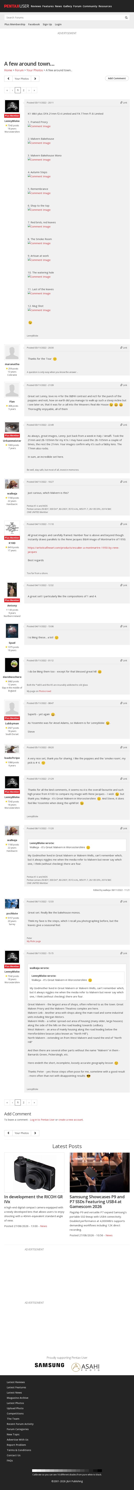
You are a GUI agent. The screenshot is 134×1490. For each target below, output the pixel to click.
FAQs (10, 1460)
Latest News (14, 1392)
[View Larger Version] (39, 125)
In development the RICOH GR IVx (33, 1199)
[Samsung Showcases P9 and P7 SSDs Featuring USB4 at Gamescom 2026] (100, 1172)
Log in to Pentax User (42, 1119)
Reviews (36, 6)
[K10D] (12, 528)
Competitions (15, 1413)
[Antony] (12, 590)
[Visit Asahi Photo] (85, 1367)
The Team (13, 1418)
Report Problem (16, 1444)
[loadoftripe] (12, 749)
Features (48, 6)
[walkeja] (12, 483)
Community (90, 6)
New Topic (13, 1434)
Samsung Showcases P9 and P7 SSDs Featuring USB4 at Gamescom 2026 (97, 1201)
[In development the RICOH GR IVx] (34, 1172)
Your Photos (35, 70)
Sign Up (47, 24)
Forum (77, 6)
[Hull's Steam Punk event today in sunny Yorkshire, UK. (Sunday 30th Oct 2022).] (8, 79)
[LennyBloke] (12, 106)
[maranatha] (12, 352)
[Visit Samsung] (49, 1365)
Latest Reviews (16, 1382)
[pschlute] (12, 903)
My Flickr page (34, 941)
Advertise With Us (17, 1439)
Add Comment (117, 78)
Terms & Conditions (19, 1450)
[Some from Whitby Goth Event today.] (35, 79)
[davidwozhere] (12, 665)
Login (58, 24)
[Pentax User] (16, 4)
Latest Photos (15, 1403)
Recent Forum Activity (20, 1424)
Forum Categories (18, 1429)
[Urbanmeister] (12, 427)
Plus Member (12, 115)
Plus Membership (15, 24)
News (58, 6)
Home (8, 70)
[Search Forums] (126, 17)
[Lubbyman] (12, 707)
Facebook (34, 24)
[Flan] (12, 389)
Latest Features (16, 1387)
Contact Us (13, 1455)
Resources (105, 6)
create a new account (70, 1119)
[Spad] (12, 631)
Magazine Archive (17, 1397)
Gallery (67, 6)
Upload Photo (15, 1408)
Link (124, 102)
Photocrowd (45, 691)
